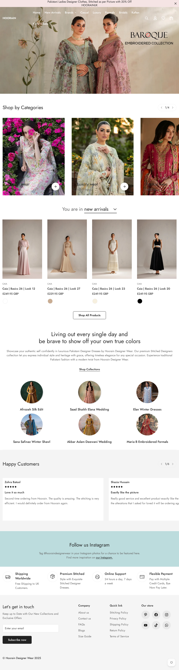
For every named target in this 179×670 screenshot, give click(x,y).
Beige (50, 301)
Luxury (97, 12)
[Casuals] (34, 156)
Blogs (81, 630)
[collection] (31, 392)
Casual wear (19, 184)
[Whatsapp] (166, 625)
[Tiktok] (156, 625)
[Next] (172, 107)
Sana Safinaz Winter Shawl (31, 441)
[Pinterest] (145, 615)
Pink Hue (5, 301)
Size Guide (84, 636)
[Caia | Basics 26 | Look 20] (157, 249)
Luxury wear (87, 184)
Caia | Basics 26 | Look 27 (63, 289)
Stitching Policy (119, 613)
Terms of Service (119, 636)
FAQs (81, 624)
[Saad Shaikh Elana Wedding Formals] (89, 392)
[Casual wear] (55, 186)
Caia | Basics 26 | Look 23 (108, 289)
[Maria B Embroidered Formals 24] (147, 424)
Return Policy (117, 630)
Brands (69, 12)
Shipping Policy (119, 624)
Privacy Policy (118, 618)
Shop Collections (89, 369)
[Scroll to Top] (172, 651)
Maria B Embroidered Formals (147, 441)
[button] (171, 18)
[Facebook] (156, 615)
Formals (110, 12)
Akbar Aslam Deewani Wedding (89, 441)
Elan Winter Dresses (147, 409)
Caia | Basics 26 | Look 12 (18, 289)
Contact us (84, 618)
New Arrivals (53, 12)
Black (140, 301)
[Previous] (161, 107)
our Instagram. (104, 557)
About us (83, 613)
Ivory (95, 301)
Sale (45, 24)
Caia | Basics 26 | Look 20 (153, 289)
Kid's (36, 24)
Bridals (123, 12)
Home (36, 12)
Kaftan (135, 12)
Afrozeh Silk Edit (31, 409)
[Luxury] (103, 156)
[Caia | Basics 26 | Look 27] (67, 249)
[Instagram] (166, 615)
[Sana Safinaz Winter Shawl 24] (31, 424)
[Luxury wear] (124, 186)
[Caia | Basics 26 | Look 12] (22, 249)
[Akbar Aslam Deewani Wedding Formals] (89, 424)
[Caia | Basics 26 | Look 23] (112, 249)
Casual (84, 12)
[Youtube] (145, 625)
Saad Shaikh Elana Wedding (89, 409)
